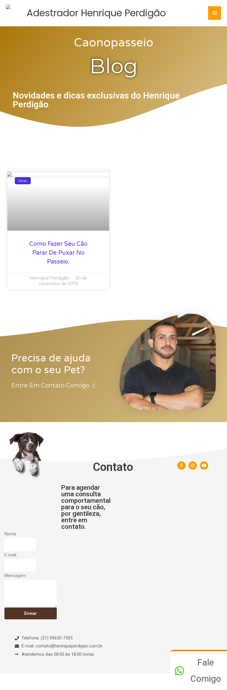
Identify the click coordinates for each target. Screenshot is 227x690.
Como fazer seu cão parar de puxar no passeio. (58, 252)
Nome (10, 534)
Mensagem (15, 575)
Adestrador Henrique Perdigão (96, 13)
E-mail (10, 555)
